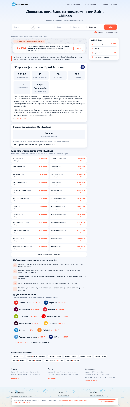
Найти (78, 48)
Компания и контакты (97, 396)
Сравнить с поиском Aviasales (108, 32)
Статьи (114, 4)
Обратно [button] (76, 27)
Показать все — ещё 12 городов (49, 255)
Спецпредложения (73, 4)
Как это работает (90, 4)
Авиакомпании (34, 36)
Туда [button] (59, 27)
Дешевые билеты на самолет (20, 36)
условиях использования (69, 400)
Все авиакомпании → (20, 342)
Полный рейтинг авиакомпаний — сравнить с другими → (34, 145)
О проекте (104, 4)
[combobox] (22, 27)
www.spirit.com (21, 118)
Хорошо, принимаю (107, 401)
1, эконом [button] (92, 27)
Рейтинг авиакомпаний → (39, 342)
